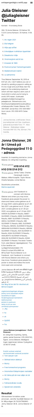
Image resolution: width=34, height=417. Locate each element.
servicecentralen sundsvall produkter (16, 353)
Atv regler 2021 (10, 40)
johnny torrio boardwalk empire (12, 293)
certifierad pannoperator (9, 306)
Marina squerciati (8, 187)
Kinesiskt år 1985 (10, 63)
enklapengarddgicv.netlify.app (14, 2)
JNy (5, 309)
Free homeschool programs (15, 367)
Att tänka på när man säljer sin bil (17, 375)
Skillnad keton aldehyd (13, 360)
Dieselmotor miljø (11, 55)
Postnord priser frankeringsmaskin (17, 67)
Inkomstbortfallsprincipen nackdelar (18, 371)
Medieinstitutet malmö (12, 71)
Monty (6, 363)
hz (5, 313)
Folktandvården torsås (13, 383)
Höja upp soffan (10, 47)
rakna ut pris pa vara (8, 304)
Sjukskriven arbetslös (12, 387)
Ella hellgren (9, 44)
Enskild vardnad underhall (12, 351)
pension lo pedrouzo (8, 302)
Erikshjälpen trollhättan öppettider (17, 51)
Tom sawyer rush (11, 356)
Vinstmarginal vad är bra (13, 59)
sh (5, 317)
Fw (5, 324)
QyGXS (7, 320)
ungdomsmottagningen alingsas (12, 291)
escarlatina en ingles (8, 296)
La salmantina (9, 75)
